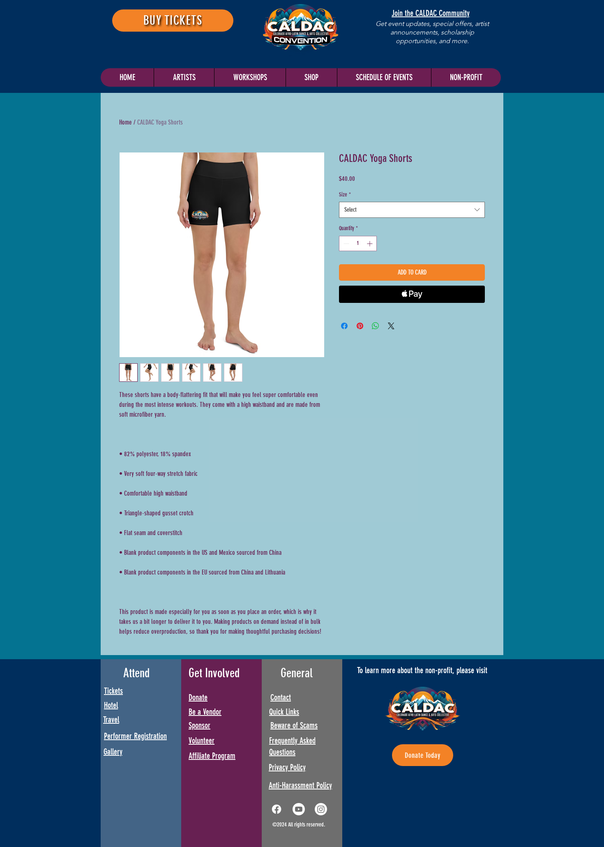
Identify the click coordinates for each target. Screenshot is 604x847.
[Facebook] (276, 809)
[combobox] (412, 210)
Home (125, 122)
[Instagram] (321, 809)
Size (345, 194)
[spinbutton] (357, 243)
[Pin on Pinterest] (360, 326)
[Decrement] (345, 243)
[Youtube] (299, 809)
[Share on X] (391, 326)
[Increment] (370, 243)
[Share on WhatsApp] (375, 326)
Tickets (113, 691)
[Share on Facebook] (344, 326)
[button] (384, 77)
